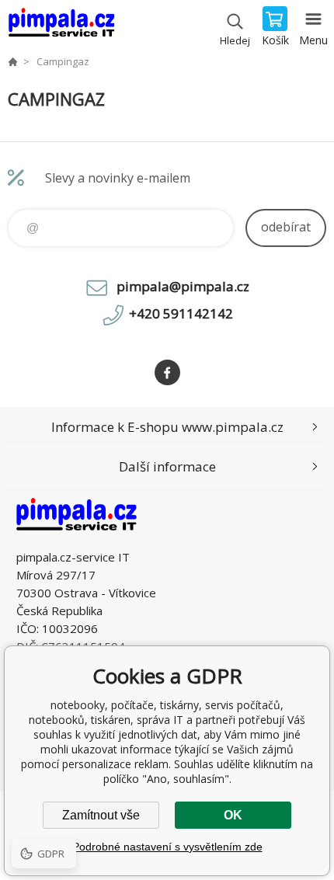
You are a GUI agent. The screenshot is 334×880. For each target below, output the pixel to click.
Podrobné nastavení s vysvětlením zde (167, 846)
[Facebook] (167, 372)
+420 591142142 (181, 313)
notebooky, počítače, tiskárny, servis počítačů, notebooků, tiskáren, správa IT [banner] (61, 27)
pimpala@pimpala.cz (183, 286)
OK (233, 815)
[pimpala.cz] (12, 61)
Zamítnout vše (101, 815)
